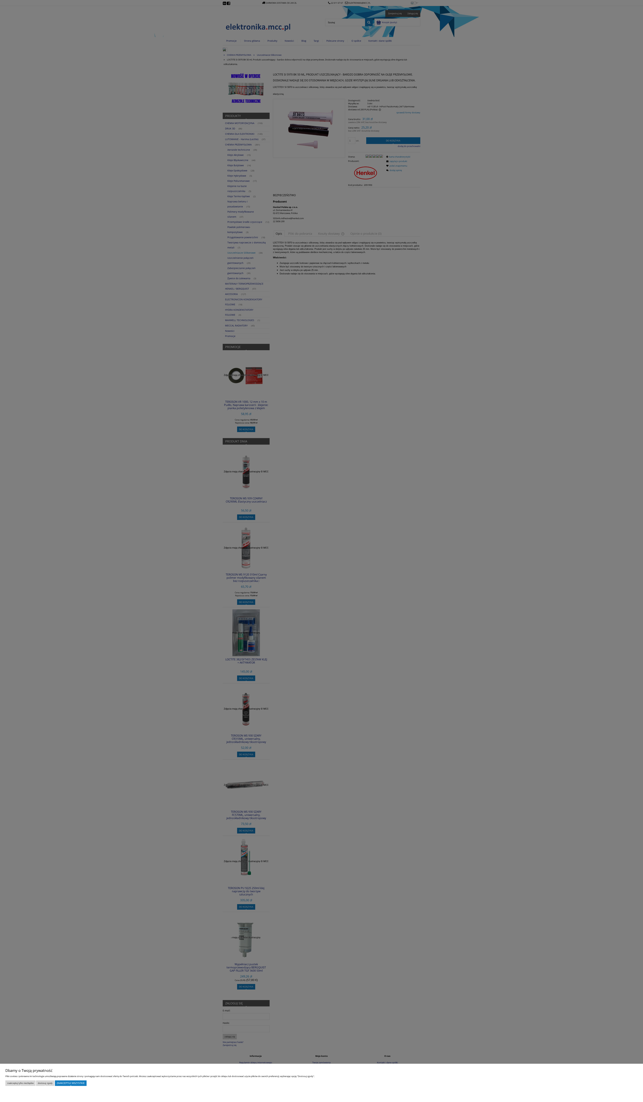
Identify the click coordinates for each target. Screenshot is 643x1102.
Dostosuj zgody (45, 1083)
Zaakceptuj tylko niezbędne (20, 1083)
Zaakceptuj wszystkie (71, 1083)
